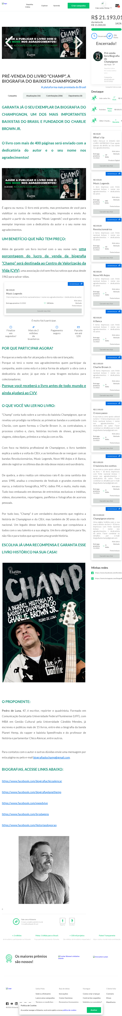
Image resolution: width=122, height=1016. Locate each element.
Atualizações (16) (33, 96)
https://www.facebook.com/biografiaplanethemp (31, 792)
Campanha (12, 96)
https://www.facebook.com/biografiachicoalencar (32, 781)
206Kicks (116, 36)
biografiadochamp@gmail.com (51, 757)
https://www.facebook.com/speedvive (25, 803)
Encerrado (102, 36)
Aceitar (94, 1010)
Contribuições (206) (54, 96)
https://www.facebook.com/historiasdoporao (29, 825)
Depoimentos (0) (75, 96)
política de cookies (69, 1010)
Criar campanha (78, 5)
